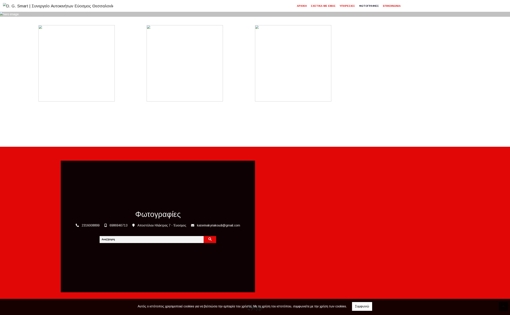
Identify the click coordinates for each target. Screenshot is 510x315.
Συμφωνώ (362, 306)
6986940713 (119, 225)
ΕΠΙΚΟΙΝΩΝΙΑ (392, 5)
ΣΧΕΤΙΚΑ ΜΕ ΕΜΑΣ (323, 5)
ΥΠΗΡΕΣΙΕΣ (347, 5)
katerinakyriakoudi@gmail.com (218, 225)
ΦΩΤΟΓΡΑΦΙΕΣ (369, 5)
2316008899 (91, 225)
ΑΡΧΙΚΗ (302, 5)
